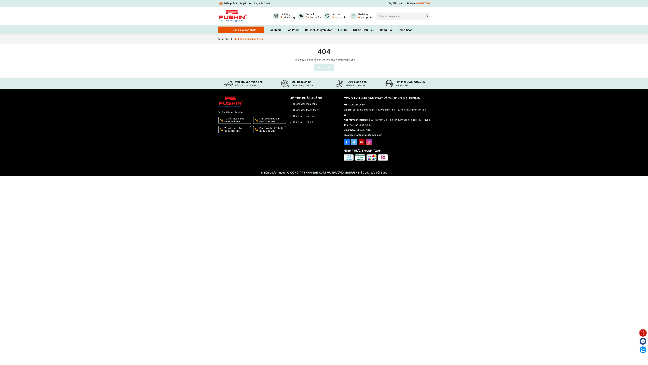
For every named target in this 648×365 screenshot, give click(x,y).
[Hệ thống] (284, 16)
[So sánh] (309, 16)
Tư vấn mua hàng (234, 120)
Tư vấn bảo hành (233, 129)
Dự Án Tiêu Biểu (363, 30)
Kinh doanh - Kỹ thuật (271, 129)
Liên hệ (342, 30)
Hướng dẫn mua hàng (305, 103)
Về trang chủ (324, 67)
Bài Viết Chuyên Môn (318, 30)
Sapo (384, 172)
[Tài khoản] (396, 3)
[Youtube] (361, 142)
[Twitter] (354, 142)
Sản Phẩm (293, 30)
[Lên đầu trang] (643, 325)
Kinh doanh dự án (269, 120)
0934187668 (364, 129)
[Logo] (233, 15)
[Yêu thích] (335, 16)
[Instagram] (369, 142)
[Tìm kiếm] (427, 16)
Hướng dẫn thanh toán (305, 109)
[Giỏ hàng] (361, 16)
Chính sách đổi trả (303, 122)
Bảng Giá (386, 30)
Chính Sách (405, 30)
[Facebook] (347, 142)
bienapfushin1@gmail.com (366, 134)
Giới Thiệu (274, 30)
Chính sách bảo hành (304, 116)
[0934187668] (418, 3)
